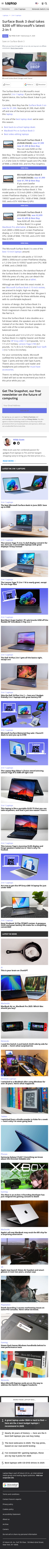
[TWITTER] (15, 443)
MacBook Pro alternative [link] (14, 227)
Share (8, 85)
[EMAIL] (19, 443)
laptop (9, 114)
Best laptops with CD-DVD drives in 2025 (24, 1463)
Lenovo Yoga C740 (27, 344)
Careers (6, 1529)
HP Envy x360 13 (18, 341)
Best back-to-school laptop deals (19, 127)
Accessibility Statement (11, 1514)
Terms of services (30, 417)
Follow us (30, 85)
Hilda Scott (16, 36)
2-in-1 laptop (17, 94)
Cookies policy (8, 1509)
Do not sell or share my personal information (20, 1534)
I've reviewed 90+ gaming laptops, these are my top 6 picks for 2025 (24, 1454)
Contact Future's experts (12, 1499)
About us (6, 1519)
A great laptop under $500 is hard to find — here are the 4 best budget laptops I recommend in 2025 (26, 1423)
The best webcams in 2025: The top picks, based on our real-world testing (25, 1444)
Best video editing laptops (16, 134)
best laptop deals (24, 119)
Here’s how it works (17, 48)
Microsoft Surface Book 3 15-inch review (25, 287)
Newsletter (42, 85)
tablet (33, 279)
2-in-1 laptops (20, 9)
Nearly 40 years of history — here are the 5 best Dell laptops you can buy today (25, 1434)
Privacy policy (8, 1504)
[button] (2, 3)
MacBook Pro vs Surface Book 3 (19, 130)
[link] (9, 145)
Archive (5, 1524)
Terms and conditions (11, 1494)
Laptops (5, 15)
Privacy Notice (32, 419)
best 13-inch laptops (12, 251)
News (5, 36)
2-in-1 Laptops (16, 15)
